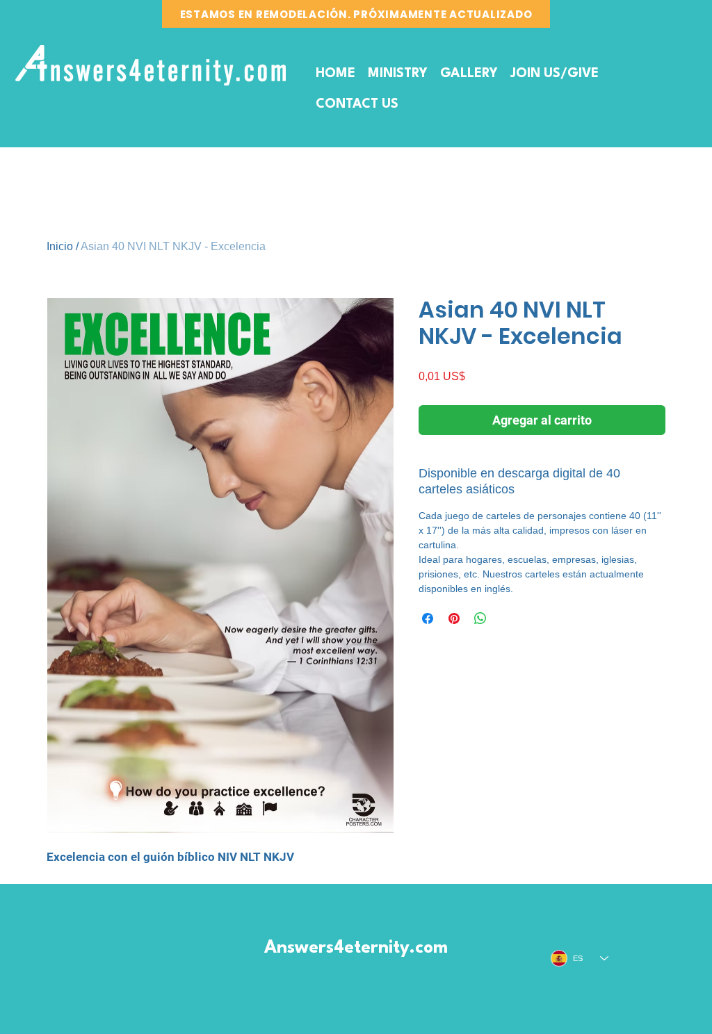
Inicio (60, 246)
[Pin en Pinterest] (454, 618)
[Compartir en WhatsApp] (480, 618)
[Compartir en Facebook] (427, 618)
